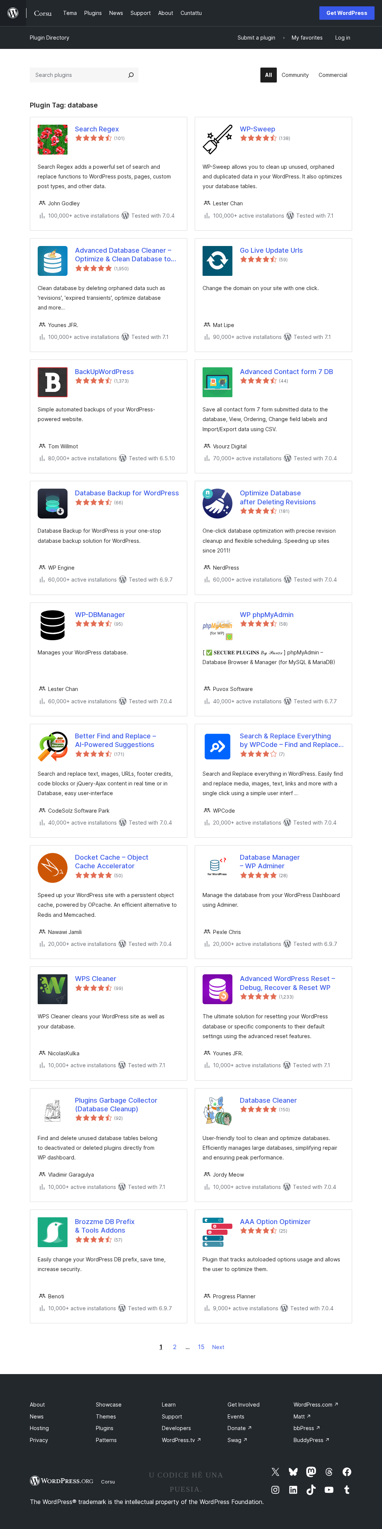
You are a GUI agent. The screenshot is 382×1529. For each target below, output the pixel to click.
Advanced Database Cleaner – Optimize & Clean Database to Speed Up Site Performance (123, 255)
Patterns (106, 1440)
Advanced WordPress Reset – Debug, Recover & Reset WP (287, 983)
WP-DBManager (100, 615)
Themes (106, 1416)
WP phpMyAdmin (267, 615)
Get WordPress (346, 13)
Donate (240, 1428)
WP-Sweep (257, 129)
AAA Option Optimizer (275, 1222)
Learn (169, 1404)
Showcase (109, 1404)
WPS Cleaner (95, 979)
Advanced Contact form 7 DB (286, 372)
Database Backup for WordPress (127, 493)
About (37, 1404)
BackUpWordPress (104, 372)
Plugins (104, 1428)
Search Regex (97, 129)
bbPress (307, 1428)
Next (218, 1347)
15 (201, 1347)
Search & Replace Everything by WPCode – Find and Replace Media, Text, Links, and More (289, 740)
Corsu (108, 1482)
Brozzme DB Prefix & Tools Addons (105, 1226)
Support (172, 1416)
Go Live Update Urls (271, 250)
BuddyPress (312, 1440)
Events (236, 1416)
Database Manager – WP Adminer (270, 861)
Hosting (39, 1428)
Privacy (39, 1440)
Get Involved (244, 1404)
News (37, 1416)
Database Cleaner (268, 1100)
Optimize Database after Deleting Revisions (278, 497)
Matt (302, 1416)
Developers (176, 1428)
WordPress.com (316, 1404)
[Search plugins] (130, 75)
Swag (238, 1440)
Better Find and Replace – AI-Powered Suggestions (115, 740)
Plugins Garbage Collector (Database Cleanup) (116, 1104)
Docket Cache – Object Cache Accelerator (111, 861)
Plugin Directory (49, 37)
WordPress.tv (181, 1440)
